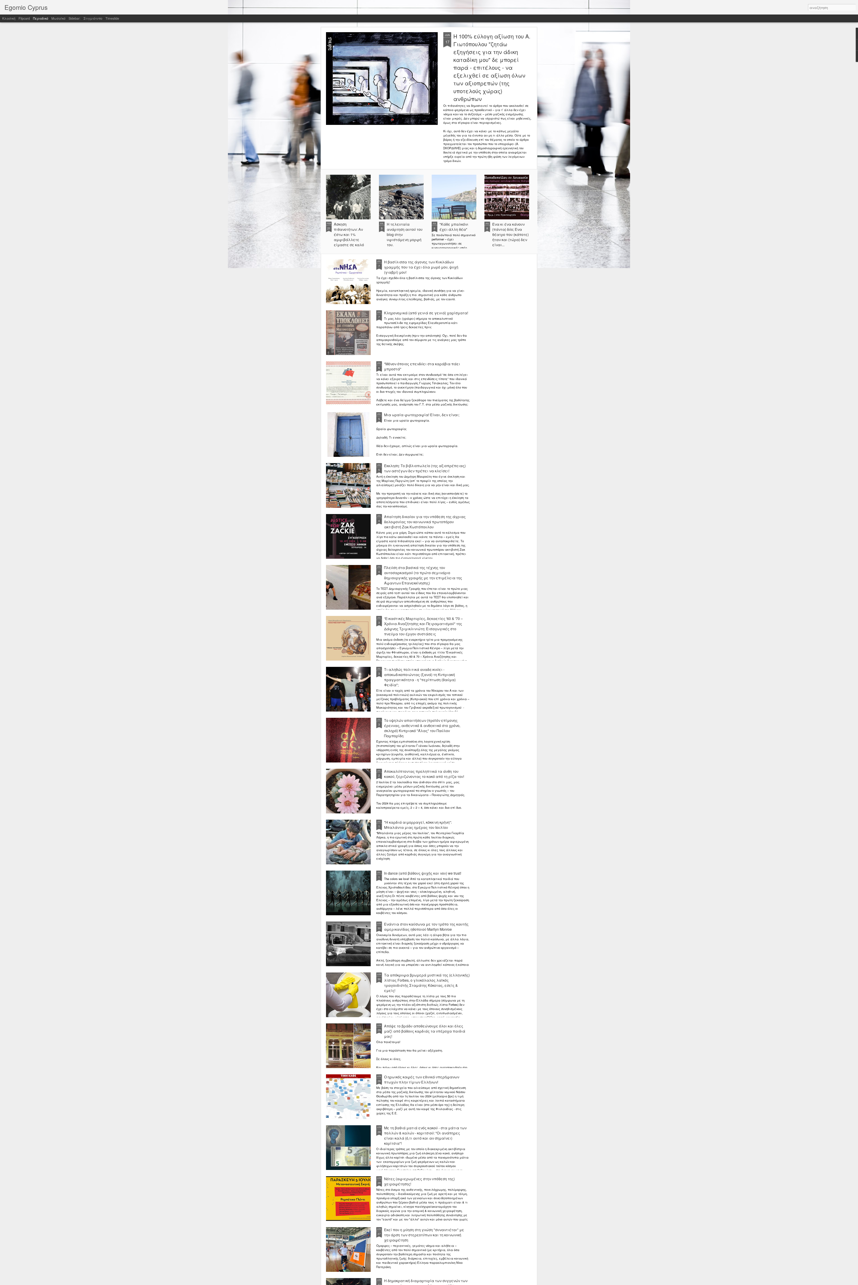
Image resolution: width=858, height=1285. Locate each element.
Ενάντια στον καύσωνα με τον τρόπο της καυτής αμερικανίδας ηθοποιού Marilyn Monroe (426, 927)
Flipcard (24, 18)
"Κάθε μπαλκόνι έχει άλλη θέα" (454, 227)
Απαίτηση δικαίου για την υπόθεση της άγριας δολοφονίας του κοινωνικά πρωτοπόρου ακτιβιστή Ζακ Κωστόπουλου (425, 521)
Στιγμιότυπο (93, 18)
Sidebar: (74, 18)
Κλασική (8, 18)
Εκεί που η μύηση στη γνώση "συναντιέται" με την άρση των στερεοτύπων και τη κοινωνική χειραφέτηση (424, 1235)
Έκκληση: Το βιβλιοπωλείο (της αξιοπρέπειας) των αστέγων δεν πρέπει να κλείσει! (425, 468)
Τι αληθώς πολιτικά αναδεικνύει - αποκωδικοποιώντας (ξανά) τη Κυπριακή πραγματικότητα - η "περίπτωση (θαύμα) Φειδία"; (420, 677)
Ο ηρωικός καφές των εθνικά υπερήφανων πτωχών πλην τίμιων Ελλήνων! (421, 1079)
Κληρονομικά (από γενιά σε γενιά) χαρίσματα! (426, 312)
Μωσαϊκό (58, 18)
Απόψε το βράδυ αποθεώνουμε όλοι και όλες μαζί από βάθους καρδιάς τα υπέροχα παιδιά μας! (424, 1031)
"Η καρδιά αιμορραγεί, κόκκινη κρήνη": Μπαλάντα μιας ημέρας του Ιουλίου (418, 825)
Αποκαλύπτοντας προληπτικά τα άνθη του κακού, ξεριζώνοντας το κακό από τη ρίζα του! (424, 774)
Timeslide (112, 18)
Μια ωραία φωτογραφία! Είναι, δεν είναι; (421, 414)
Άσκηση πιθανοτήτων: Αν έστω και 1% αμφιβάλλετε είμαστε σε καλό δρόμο (349, 237)
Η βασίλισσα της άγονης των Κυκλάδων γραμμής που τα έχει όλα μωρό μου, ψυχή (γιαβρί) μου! (421, 267)
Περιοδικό (40, 18)
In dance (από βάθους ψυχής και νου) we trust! (422, 873)
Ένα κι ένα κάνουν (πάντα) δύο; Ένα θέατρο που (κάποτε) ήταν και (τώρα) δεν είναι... (510, 234)
